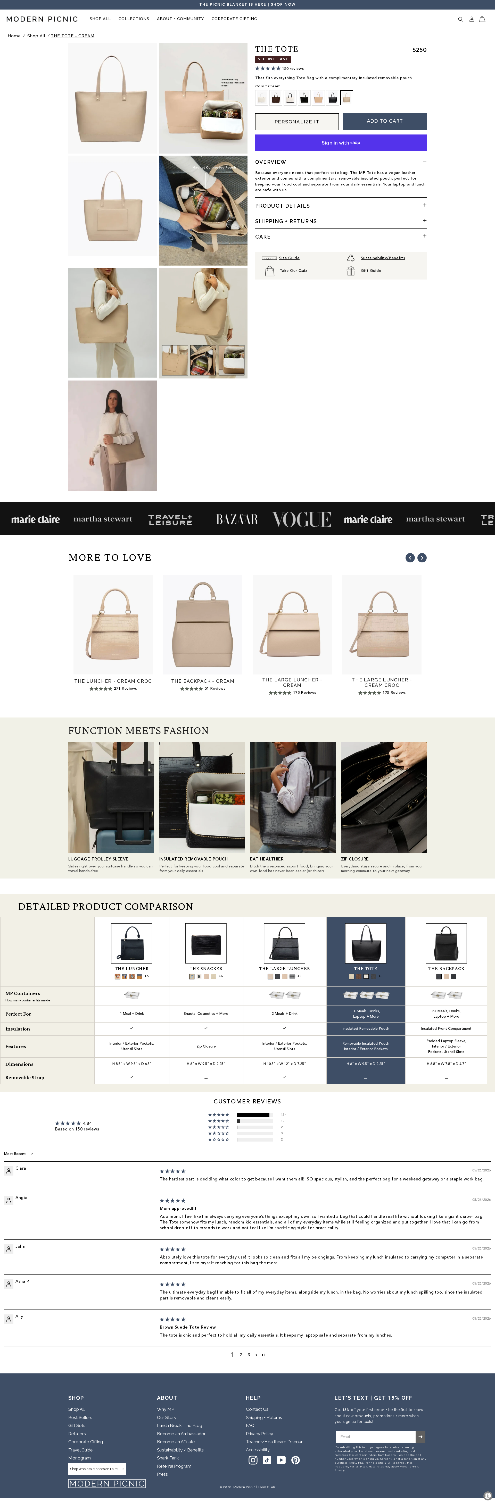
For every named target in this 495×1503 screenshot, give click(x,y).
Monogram (79, 1457)
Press (162, 1474)
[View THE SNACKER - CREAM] (206, 976)
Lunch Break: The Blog (179, 1425)
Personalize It (297, 121)
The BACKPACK (446, 968)
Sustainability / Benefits (180, 1450)
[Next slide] (422, 557)
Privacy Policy (259, 1433)
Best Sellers (80, 1417)
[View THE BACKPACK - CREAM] (446, 976)
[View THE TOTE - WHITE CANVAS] (351, 976)
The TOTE (365, 968)
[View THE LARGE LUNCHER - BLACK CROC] (277, 976)
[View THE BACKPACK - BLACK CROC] (439, 976)
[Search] (460, 19)
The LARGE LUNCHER (284, 968)
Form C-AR (266, 1487)
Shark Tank (168, 1457)
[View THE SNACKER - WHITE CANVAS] (213, 976)
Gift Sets (76, 1425)
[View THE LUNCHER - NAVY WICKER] (139, 976)
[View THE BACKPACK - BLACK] (453, 976)
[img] (172, 1172)
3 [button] (249, 1355)
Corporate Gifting (85, 1441)
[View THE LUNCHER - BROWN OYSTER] (132, 976)
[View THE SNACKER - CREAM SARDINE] (191, 976)
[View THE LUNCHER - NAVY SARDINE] (124, 976)
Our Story (166, 1417)
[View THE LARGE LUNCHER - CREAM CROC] (270, 976)
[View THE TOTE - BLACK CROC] (373, 976)
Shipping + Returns (264, 1417)
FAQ (250, 1425)
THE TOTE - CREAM (72, 35)
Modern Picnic (244, 1487)
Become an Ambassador (181, 1433)
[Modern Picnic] (107, 1483)
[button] (100, 19)
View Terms (408, 1466)
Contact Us (257, 1409)
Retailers (77, 1433)
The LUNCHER (132, 968)
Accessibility (258, 1449)
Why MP (165, 1409)
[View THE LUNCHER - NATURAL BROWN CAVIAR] (117, 976)
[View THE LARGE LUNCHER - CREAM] (284, 976)
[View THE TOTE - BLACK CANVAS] (366, 976)
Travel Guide (80, 1450)
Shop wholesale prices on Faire (94, 1469)
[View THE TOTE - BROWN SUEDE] (358, 976)
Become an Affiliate (176, 1441)
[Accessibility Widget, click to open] (487, 1495)
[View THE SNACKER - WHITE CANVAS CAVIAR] (199, 976)
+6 (146, 976)
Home (14, 35)
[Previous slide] (410, 557)
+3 (299, 976)
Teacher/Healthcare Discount (275, 1441)
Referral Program (174, 1466)
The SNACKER (206, 968)
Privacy (339, 1470)
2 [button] (241, 1355)
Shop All (37, 35)
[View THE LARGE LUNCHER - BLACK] (292, 976)
